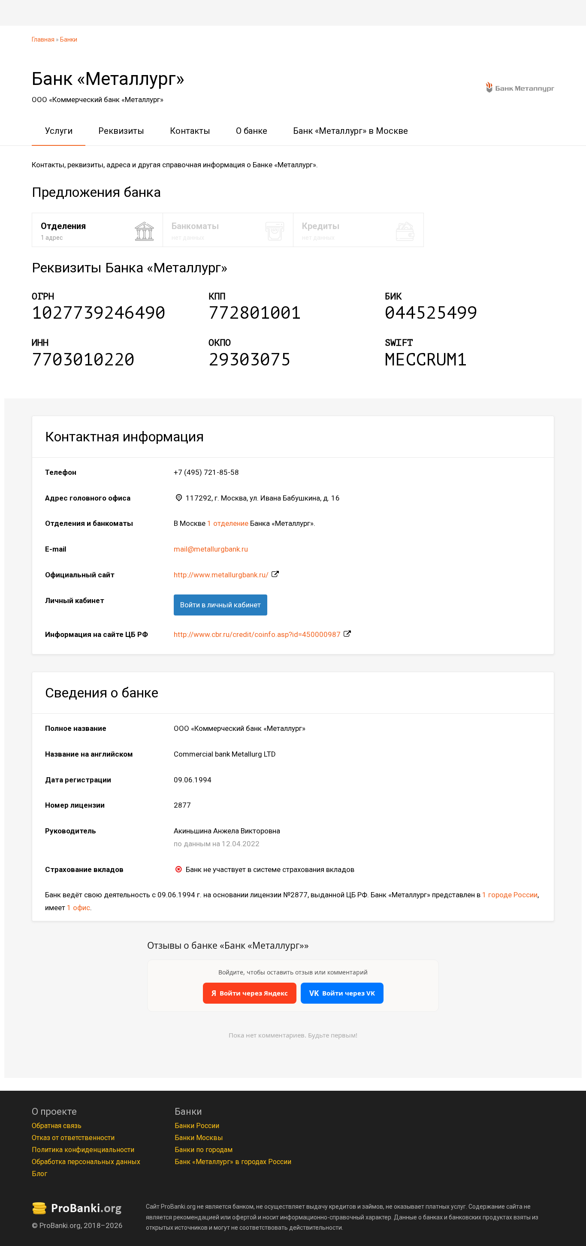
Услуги (58, 131)
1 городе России (510, 894)
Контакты (190, 131)
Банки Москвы (199, 1138)
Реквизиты (121, 131)
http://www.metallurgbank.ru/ (221, 574)
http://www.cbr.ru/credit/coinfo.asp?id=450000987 (257, 634)
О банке (251, 131)
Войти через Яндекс (249, 993)
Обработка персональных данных (86, 1162)
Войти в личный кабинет (220, 604)
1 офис (78, 907)
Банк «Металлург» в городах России (233, 1162)
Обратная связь (57, 1126)
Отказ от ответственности (73, 1138)
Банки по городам (204, 1150)
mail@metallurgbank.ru (211, 549)
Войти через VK (342, 993)
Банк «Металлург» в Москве (350, 131)
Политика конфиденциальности (83, 1150)
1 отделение (227, 523)
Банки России (197, 1126)
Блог (39, 1174)
